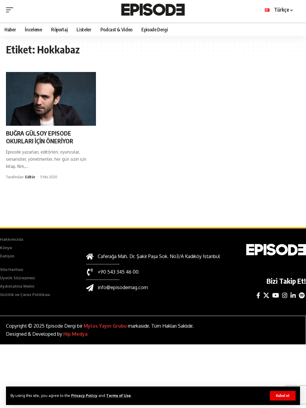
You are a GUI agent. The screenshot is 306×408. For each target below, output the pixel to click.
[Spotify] (301, 295)
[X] (266, 295)
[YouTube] (276, 295)
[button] (283, 396)
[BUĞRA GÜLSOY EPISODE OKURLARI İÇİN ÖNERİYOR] (51, 99)
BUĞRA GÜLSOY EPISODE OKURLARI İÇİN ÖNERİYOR (39, 137)
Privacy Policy (84, 395)
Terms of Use (118, 395)
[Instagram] (285, 295)
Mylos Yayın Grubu (105, 326)
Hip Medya (75, 334)
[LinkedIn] (293, 295)
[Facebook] (258, 295)
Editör (30, 176)
